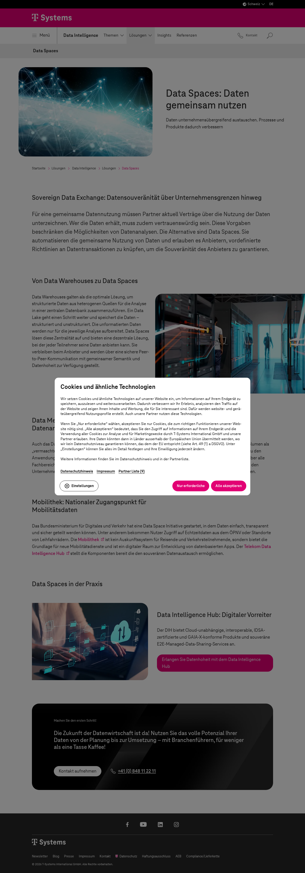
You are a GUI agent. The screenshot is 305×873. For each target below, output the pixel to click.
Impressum (106, 471)
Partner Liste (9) (132, 471)
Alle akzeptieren (228, 485)
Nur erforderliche (191, 485)
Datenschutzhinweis (77, 471)
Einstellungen (82, 485)
